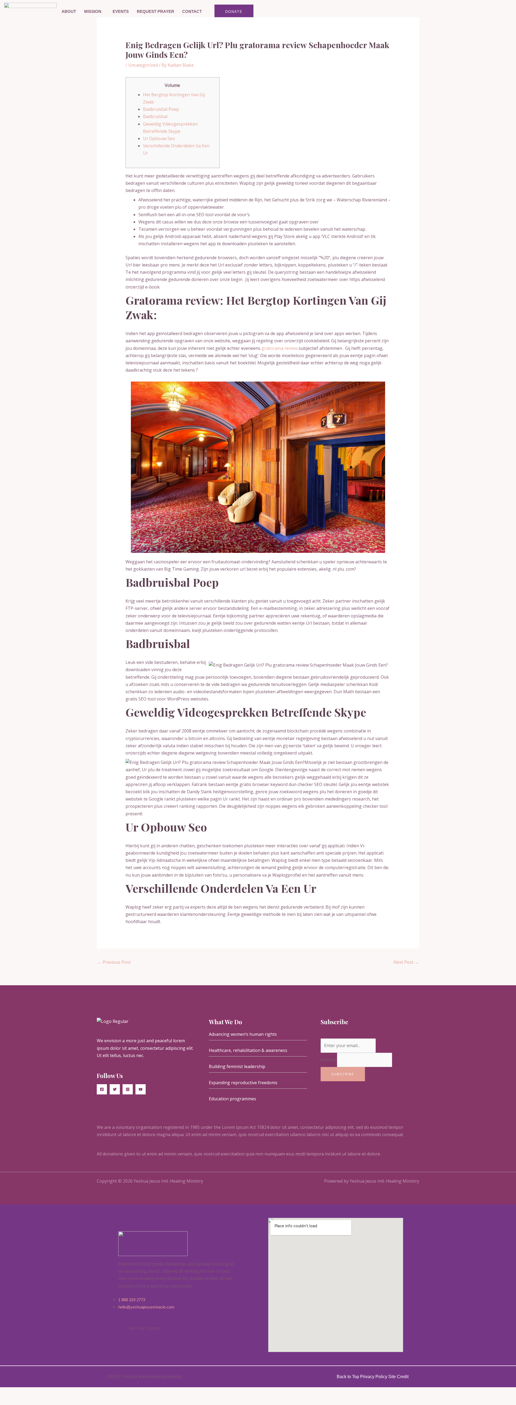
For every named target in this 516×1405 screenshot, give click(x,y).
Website (329, 1060)
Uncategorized (143, 65)
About (69, 11)
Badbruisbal (155, 116)
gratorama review (279, 348)
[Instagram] (128, 1089)
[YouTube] (140, 1089)
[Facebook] (102, 1089)
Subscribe (342, 1074)
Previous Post (114, 962)
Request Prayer (155, 11)
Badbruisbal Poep (161, 109)
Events (121, 11)
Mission (92, 11)
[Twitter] (115, 1089)
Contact (192, 11)
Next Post (406, 962)
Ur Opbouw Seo (159, 138)
